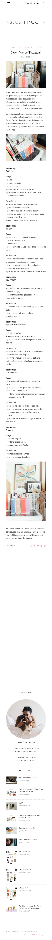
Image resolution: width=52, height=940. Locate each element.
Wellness (38, 47)
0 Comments (10, 545)
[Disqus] (26, 581)
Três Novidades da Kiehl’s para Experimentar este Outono (31, 907)
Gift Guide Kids (24, 888)
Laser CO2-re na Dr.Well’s (29, 840)
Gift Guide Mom (25, 870)
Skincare (28, 47)
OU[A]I (21, 803)
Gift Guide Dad (24, 851)
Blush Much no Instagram (37, 935)
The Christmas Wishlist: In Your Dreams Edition (31, 816)
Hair (20, 47)
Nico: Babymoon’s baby (28, 777)
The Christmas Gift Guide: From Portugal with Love (31, 790)
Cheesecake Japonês (27, 828)
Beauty (12, 47)
